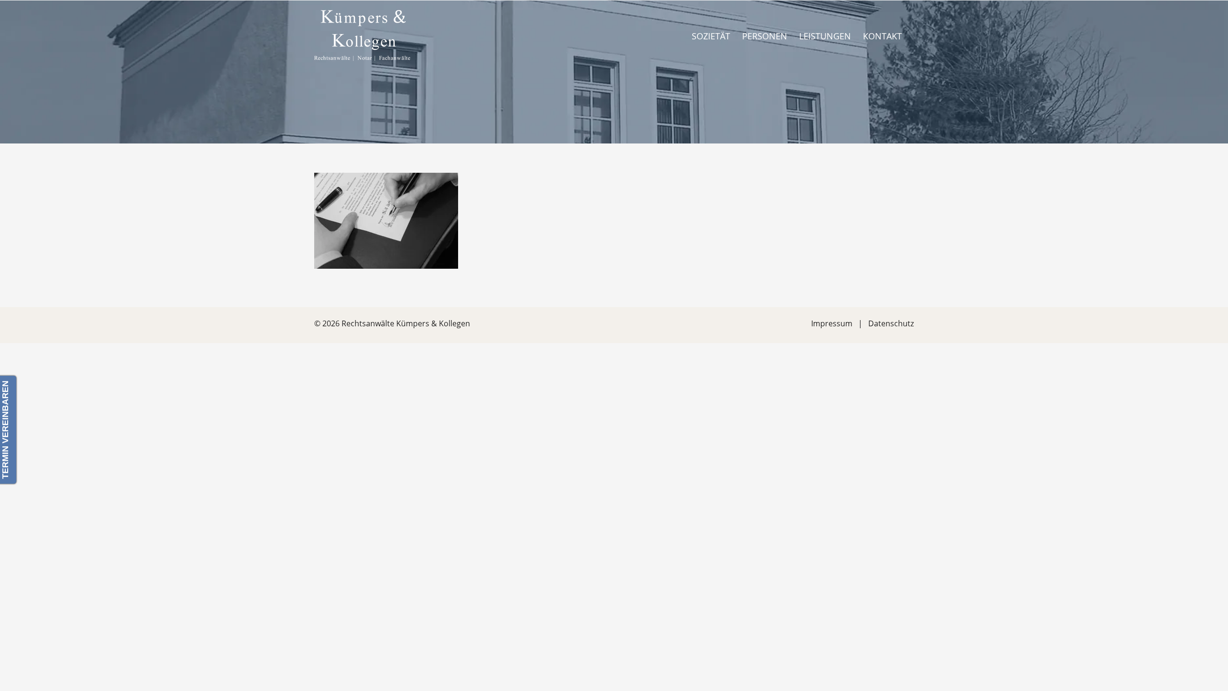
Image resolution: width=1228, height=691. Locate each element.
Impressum (831, 323)
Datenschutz (891, 323)
